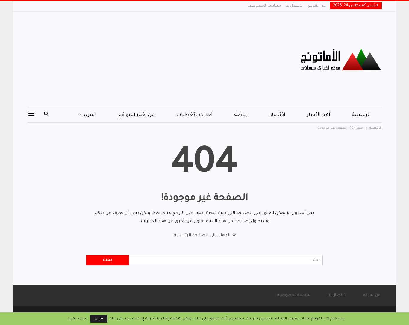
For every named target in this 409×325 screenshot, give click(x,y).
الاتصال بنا (294, 6)
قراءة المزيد (77, 319)
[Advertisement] (144, 60)
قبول (99, 319)
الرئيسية (361, 115)
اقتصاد (277, 115)
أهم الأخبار (318, 115)
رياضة (241, 115)
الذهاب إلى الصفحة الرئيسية (202, 235)
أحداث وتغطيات (194, 115)
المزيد (89, 115)
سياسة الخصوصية (264, 6)
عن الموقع (316, 6)
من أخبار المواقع (136, 115)
